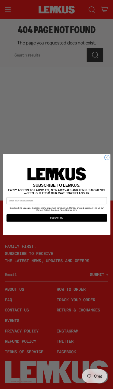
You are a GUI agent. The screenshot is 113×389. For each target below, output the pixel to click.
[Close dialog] (106, 157)
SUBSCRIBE (56, 218)
